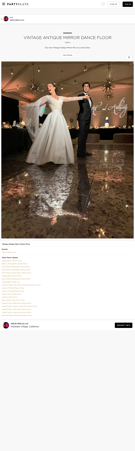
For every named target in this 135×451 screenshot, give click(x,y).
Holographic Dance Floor (12, 261)
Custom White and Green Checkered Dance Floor (21, 285)
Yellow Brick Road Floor (11, 294)
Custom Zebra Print (9, 297)
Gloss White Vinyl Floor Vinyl (13, 300)
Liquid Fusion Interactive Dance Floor (16, 303)
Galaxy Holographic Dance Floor (14, 264)
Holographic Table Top (11, 282)
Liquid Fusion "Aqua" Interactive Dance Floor (19, 306)
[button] (103, 4)
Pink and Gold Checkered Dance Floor (17, 315)
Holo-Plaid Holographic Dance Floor (16, 267)
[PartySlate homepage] (17, 4)
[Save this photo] (131, 64)
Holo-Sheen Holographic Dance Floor (16, 273)
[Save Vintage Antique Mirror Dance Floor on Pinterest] (129, 57)
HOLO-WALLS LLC (17, 20)
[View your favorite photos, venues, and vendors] (103, 4)
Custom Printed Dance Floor (13, 288)
